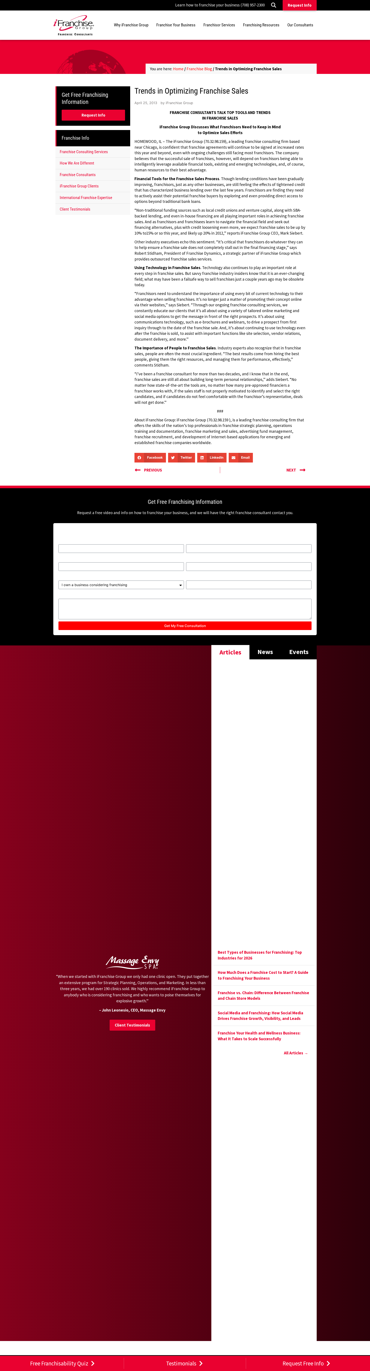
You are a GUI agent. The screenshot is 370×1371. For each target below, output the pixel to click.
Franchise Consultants (78, 174)
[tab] (230, 651)
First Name (68, 542)
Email (63, 560)
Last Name (196, 542)
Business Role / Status (79, 578)
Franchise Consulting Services (84, 151)
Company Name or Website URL (217, 578)
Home (178, 68)
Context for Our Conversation (86, 596)
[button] (150, 457)
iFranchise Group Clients (79, 186)
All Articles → (296, 1052)
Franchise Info (75, 138)
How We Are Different (77, 163)
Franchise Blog (199, 68)
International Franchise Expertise (86, 197)
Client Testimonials (75, 209)
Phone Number (200, 560)
